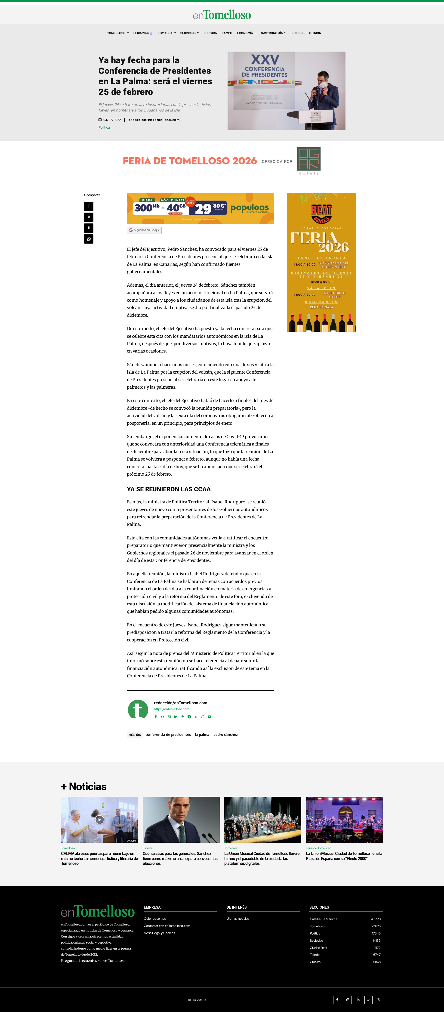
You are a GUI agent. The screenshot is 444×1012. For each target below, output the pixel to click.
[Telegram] (189, 716)
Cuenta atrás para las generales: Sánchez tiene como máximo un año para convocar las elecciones (180, 858)
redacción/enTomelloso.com (154, 120)
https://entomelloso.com (171, 709)
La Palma (202, 734)
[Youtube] (209, 716)
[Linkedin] (176, 716)
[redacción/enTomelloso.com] (138, 710)
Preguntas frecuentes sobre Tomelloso (93, 960)
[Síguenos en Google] (144, 238)
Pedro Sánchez (225, 734)
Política (104, 127)
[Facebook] (88, 206)
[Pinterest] (88, 228)
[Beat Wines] (321, 330)
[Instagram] (169, 716)
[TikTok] (368, 1000)
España (148, 848)
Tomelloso (68, 848)
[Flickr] (162, 716)
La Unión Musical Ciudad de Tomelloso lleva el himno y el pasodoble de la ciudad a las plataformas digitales (262, 858)
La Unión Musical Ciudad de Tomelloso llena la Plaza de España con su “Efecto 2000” (344, 856)
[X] (88, 217)
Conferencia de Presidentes (168, 734)
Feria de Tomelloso (318, 848)
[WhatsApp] (88, 239)
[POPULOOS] (200, 223)
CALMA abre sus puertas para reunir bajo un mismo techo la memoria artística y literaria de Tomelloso (99, 858)
